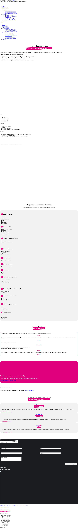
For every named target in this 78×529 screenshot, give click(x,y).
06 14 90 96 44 (13, 0)
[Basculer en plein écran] (2, 527)
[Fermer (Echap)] (0, 527)
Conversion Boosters (29, 390)
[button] (5, 511)
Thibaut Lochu (4, 507)
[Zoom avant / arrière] (4, 527)
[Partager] (1, 527)
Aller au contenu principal (5, 510)
